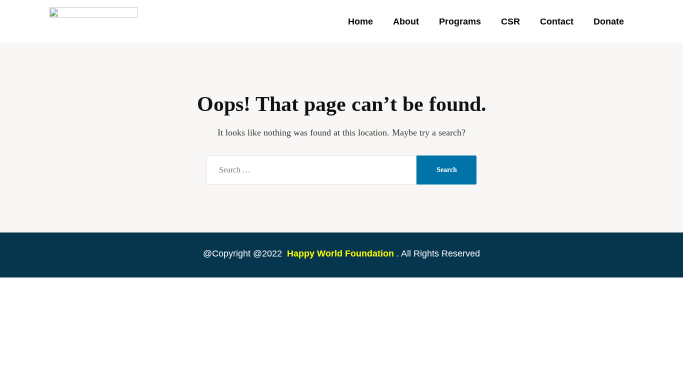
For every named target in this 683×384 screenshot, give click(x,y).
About (406, 21)
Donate (609, 21)
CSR (510, 21)
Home (360, 21)
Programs (460, 21)
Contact (557, 21)
